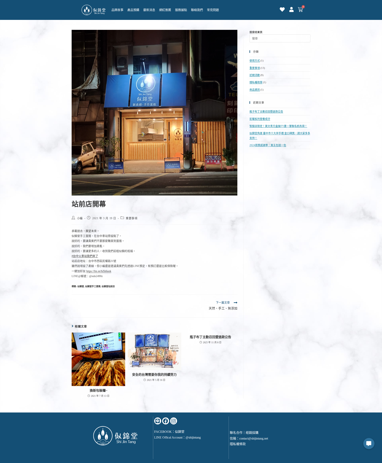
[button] (368, 443)
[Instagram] (173, 420)
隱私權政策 (255, 82)
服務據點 (181, 10)
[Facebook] (165, 420)
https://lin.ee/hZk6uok (98, 271)
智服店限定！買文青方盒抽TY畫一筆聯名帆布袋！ (278, 126)
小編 (80, 218)
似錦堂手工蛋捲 (92, 286)
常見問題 (213, 10)
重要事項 (131, 218)
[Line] (157, 420)
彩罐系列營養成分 (259, 118)
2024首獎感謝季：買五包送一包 (267, 145)
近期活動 (254, 75)
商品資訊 (254, 89)
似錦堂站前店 (108, 286)
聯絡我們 (197, 10)
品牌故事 (117, 10)
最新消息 (149, 10)
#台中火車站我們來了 (85, 256)
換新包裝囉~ (98, 390)
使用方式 (254, 60)
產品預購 (133, 10)
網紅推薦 (165, 10)
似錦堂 (80, 286)
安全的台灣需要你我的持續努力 (154, 374)
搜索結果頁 (255, 32)
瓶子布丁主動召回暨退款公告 (210, 337)
